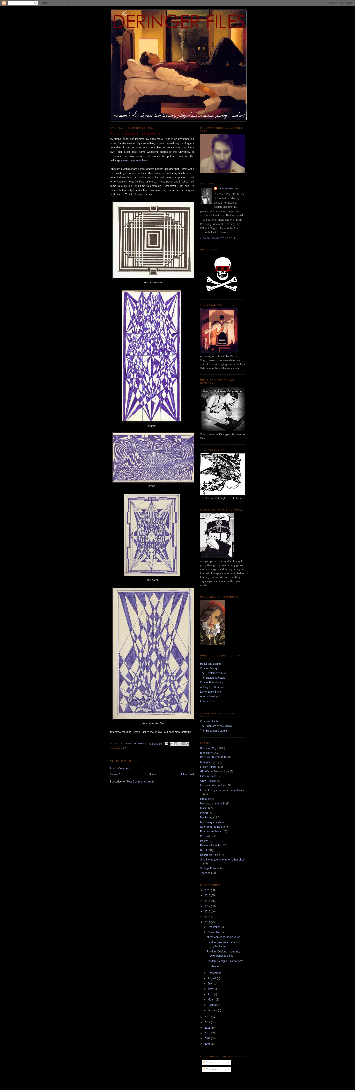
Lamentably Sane (210, 691)
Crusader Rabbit (209, 721)
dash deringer (228, 188)
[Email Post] (166, 743)
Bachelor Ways (209, 748)
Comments (212, 1069)
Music (203, 808)
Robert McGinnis (210, 854)
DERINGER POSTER (213, 757)
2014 (207, 922)
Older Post (187, 774)
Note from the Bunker (213, 826)
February (213, 1004)
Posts (209, 1062)
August (212, 978)
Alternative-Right (210, 696)
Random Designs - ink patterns (225, 961)
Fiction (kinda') (208, 766)
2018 (207, 900)
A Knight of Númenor (212, 687)
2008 (207, 1043)
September (214, 972)
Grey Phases (208, 780)
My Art (125, 748)
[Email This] (172, 744)
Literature (205, 798)
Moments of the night (212, 803)
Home (152, 774)
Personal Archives (211, 831)
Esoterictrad (207, 701)
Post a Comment (120, 768)
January (213, 1010)
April (211, 994)
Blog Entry (206, 752)
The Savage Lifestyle (212, 677)
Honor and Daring (210, 663)
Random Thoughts (211, 845)
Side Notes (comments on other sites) (222, 859)
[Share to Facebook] (183, 744)
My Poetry (206, 817)
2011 (207, 1027)
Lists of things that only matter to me (222, 790)
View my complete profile (218, 238)
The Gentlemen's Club (213, 673)
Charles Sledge (209, 668)
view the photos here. (135, 160)
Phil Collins (206, 836)
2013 (207, 1017)
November (214, 932)
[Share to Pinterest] (187, 744)
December (214, 926)
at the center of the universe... (225, 937)
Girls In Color (208, 776)
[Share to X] (180, 744)
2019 (207, 895)
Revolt (204, 850)
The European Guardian (214, 730)
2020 (207, 890)
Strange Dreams (209, 868)
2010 (207, 1033)
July (210, 983)
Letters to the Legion (212, 785)
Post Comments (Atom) (140, 781)
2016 (207, 911)
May (211, 988)
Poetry (204, 840)
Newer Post (116, 774)
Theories (205, 872)
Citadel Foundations (212, 682)
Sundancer (213, 966)
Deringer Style (208, 762)
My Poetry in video (211, 822)
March (212, 999)
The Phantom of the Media (216, 725)
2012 (207, 1022)
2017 (207, 906)
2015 (207, 916)
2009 (207, 1038)
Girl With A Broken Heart (214, 771)
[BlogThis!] (176, 744)
